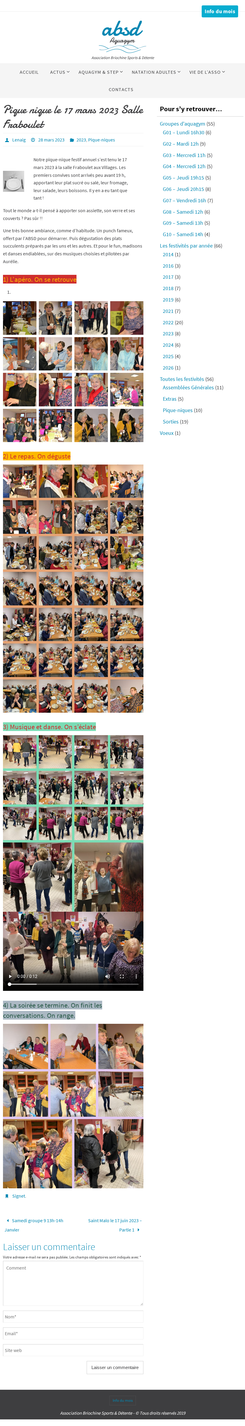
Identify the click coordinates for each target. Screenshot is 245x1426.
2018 (168, 288)
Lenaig (19, 140)
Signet (18, 1196)
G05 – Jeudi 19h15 (183, 177)
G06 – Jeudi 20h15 (183, 189)
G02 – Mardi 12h (181, 143)
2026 (168, 367)
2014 (168, 254)
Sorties (171, 421)
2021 (168, 310)
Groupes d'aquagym (182, 123)
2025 (168, 356)
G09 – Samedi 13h (183, 222)
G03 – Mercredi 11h (184, 155)
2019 (168, 299)
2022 (168, 322)
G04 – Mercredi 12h (184, 166)
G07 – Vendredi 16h (184, 200)
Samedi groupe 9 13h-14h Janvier (33, 1223)
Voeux (167, 432)
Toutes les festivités (182, 379)
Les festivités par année (186, 245)
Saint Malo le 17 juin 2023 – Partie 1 (115, 1223)
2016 (168, 265)
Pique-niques (101, 140)
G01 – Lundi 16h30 (183, 132)
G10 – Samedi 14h (183, 234)
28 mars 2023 (51, 140)
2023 (81, 140)
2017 (168, 276)
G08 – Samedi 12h (183, 211)
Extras (170, 398)
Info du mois (220, 11)
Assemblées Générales (188, 387)
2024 (168, 344)
